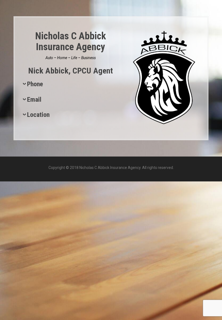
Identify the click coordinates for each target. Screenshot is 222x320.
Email (34, 99)
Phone (35, 84)
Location (38, 115)
